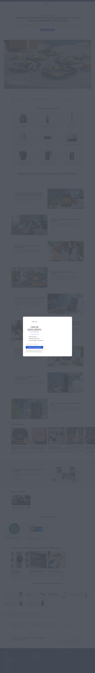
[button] (71, 317)
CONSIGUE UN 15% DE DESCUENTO (34, 347)
